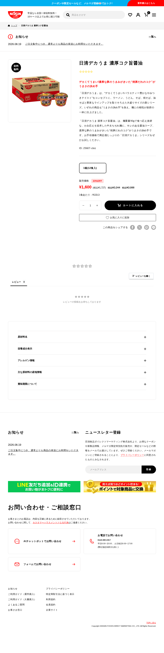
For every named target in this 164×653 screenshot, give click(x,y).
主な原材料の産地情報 (30, 372)
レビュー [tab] (16, 281)
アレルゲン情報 (26, 360)
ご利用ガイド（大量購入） (22, 599)
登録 (149, 469)
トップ (14, 25)
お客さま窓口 (15, 610)
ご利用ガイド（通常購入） (22, 594)
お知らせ (12, 588)
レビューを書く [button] (143, 276)
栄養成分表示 (25, 348)
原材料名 (22, 336)
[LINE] (153, 227)
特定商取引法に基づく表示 (60, 594)
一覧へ (152, 36)
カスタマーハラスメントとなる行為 (51, 522)
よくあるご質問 (16, 604)
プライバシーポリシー (132, 455)
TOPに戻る (151, 623)
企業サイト (52, 610)
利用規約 (50, 599)
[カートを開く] (146, 15)
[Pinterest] (146, 227)
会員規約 (50, 604)
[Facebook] (132, 227)
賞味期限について (27, 383)
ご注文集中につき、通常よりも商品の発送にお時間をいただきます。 (64, 43)
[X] (139, 227)
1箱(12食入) (90, 168)
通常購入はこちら (146, 3)
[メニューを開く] (154, 15)
